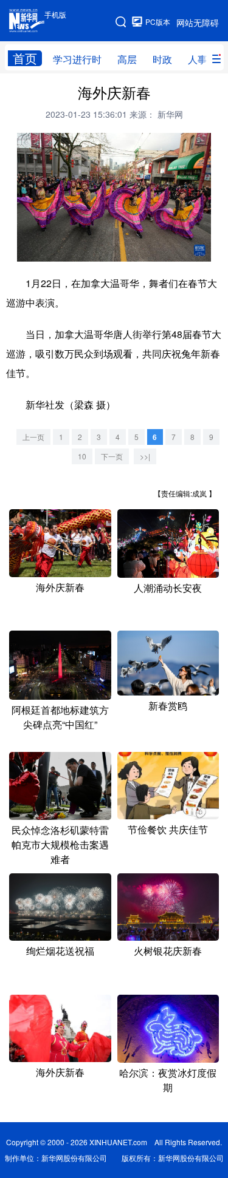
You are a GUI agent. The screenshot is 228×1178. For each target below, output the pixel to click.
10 (82, 456)
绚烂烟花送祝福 (60, 951)
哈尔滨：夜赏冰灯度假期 (167, 1080)
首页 (25, 58)
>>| (145, 456)
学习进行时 (77, 59)
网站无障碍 (197, 22)
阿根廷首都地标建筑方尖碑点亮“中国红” (60, 717)
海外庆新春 (60, 587)
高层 (127, 59)
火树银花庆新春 (168, 951)
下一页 (112, 456)
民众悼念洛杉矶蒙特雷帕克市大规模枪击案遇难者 (60, 844)
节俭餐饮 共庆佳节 (168, 829)
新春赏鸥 (167, 706)
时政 (162, 59)
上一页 (33, 437)
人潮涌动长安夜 (168, 588)
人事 (197, 59)
